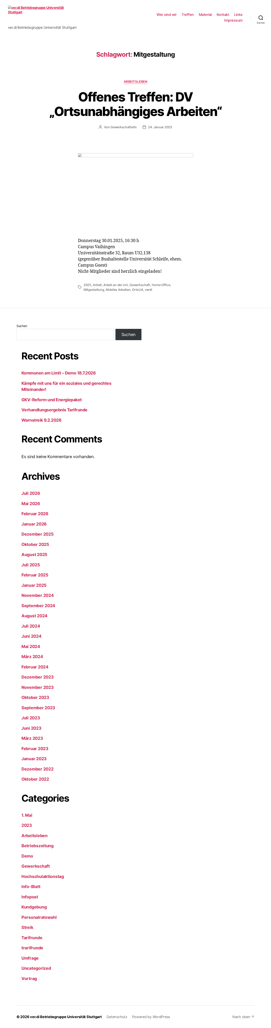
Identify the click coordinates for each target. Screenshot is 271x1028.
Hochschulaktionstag (42, 876)
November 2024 (37, 595)
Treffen (188, 14)
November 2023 (37, 687)
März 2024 (32, 656)
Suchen (21, 326)
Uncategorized (36, 968)
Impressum (233, 20)
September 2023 (38, 707)
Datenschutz (117, 1017)
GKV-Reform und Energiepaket (51, 399)
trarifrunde (32, 947)
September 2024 (38, 605)
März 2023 (32, 738)
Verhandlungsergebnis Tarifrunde (54, 409)
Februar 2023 (34, 748)
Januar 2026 (34, 524)
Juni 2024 (31, 636)
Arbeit (97, 285)
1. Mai (26, 815)
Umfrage (30, 958)
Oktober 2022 (35, 779)
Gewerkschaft (140, 285)
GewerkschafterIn (124, 127)
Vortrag (29, 978)
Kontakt (223, 14)
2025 (87, 285)
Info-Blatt (30, 886)
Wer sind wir (167, 14)
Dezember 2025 (37, 534)
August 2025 (34, 554)
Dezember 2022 (37, 769)
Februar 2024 (34, 666)
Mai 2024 (30, 646)
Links (238, 14)
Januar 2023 (34, 758)
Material (205, 14)
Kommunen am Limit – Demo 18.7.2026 (58, 372)
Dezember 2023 (37, 677)
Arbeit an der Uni (115, 285)
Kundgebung (34, 907)
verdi (148, 290)
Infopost (29, 896)
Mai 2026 (30, 503)
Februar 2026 (34, 513)
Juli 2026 (30, 493)
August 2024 (34, 615)
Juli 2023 (30, 717)
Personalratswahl (39, 917)
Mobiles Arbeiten (118, 290)
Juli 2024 (30, 626)
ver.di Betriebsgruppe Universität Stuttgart (66, 1017)
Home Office (161, 285)
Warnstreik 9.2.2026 (41, 420)
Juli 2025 (30, 564)
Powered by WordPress (151, 1017)
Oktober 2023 (35, 697)
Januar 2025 (34, 585)
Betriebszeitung (37, 845)
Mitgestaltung (94, 290)
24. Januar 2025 (160, 127)
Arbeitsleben (135, 81)
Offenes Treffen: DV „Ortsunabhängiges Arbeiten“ (135, 104)
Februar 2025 (34, 574)
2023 (26, 825)
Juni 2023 (31, 728)
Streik (27, 927)
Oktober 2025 (35, 544)
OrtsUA (137, 290)
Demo (27, 856)
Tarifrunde (31, 937)
